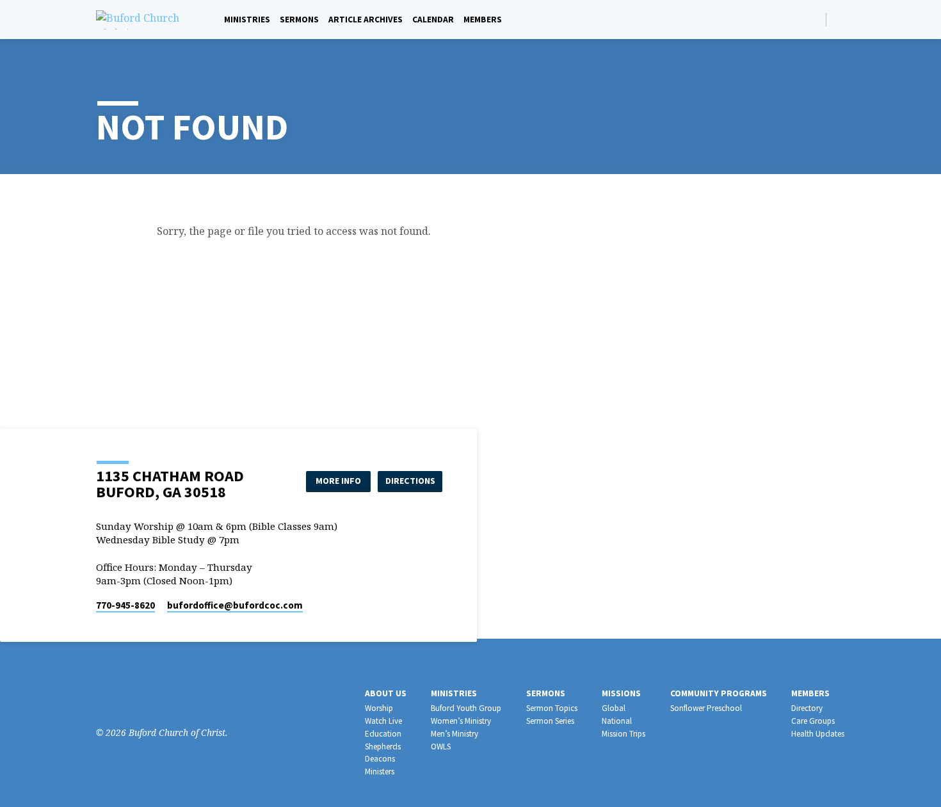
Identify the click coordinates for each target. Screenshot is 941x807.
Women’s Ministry (461, 720)
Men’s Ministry (454, 733)
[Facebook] (839, 19)
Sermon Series (550, 720)
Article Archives (365, 19)
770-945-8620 (125, 605)
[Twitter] (141, 697)
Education (383, 733)
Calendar (433, 19)
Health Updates (817, 733)
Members (482, 19)
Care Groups (813, 720)
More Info (338, 480)
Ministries (247, 19)
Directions (410, 480)
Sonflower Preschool (706, 708)
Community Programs (718, 693)
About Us (385, 693)
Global (613, 708)
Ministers (379, 771)
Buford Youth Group (466, 708)
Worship (379, 708)
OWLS (441, 746)
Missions (621, 693)
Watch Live (383, 720)
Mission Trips (623, 733)
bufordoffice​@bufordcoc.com (235, 605)
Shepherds (383, 746)
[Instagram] (122, 697)
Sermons (299, 19)
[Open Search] (815, 19)
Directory (807, 708)
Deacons (380, 758)
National (617, 720)
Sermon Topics (551, 708)
